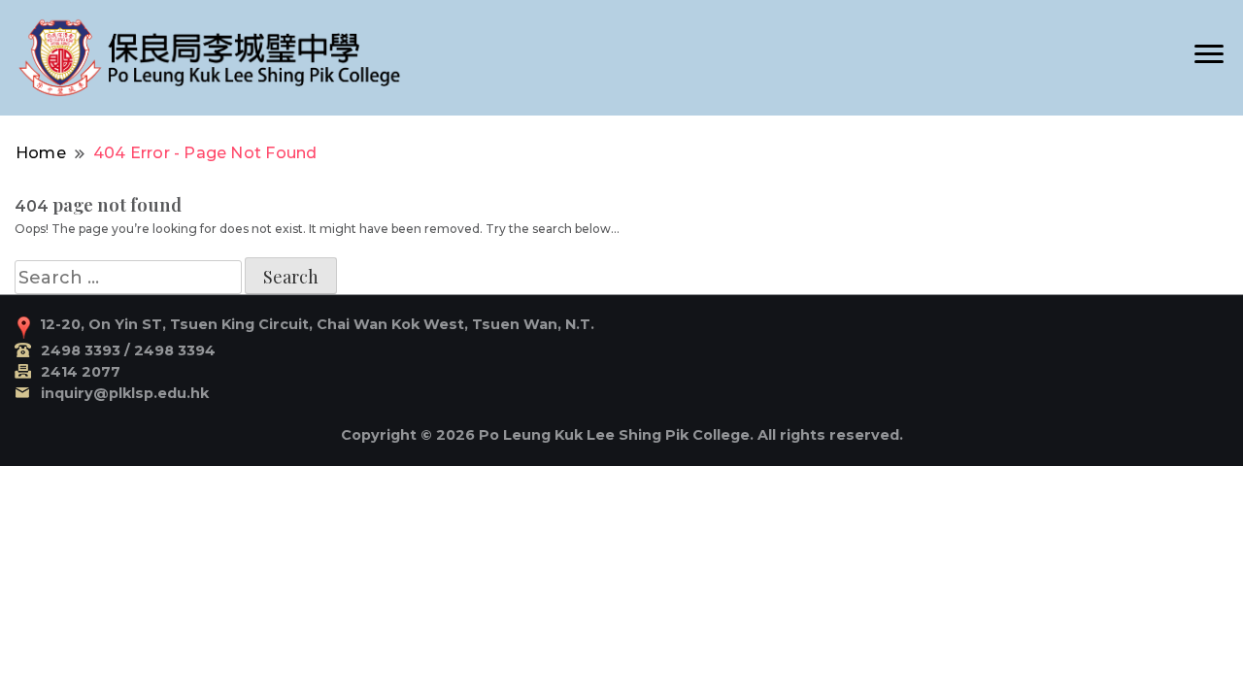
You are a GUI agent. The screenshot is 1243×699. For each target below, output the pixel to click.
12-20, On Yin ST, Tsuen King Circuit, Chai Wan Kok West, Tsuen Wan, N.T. (317, 324)
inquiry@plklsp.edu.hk (125, 393)
